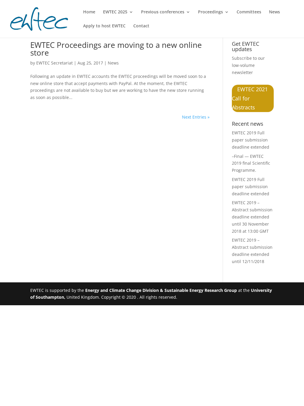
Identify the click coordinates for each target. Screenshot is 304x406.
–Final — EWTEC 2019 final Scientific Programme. (251, 163)
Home (89, 12)
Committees (249, 12)
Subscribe (242, 58)
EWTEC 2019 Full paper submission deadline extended (250, 140)
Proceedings (210, 12)
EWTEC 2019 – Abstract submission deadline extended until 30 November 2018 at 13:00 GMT (252, 217)
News (274, 12)
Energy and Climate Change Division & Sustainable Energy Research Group (161, 290)
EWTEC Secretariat (54, 63)
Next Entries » (196, 117)
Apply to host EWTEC (104, 26)
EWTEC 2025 (115, 12)
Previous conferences (162, 12)
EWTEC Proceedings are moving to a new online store (116, 49)
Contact (141, 26)
